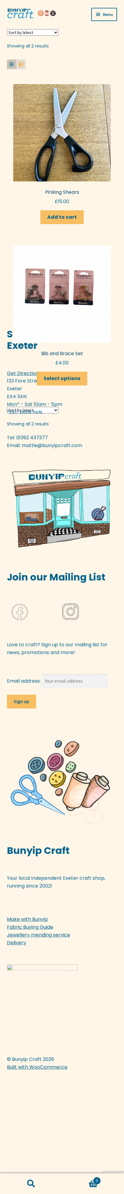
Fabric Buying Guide (30, 927)
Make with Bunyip (27, 919)
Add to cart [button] (62, 217)
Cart (80, 1178)
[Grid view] (11, 64)
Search (31, 1184)
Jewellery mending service (38, 934)
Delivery (16, 942)
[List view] (21, 64)
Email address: (24, 681)
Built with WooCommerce (37, 1067)
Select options (62, 378)
